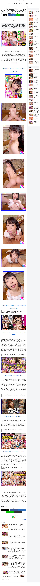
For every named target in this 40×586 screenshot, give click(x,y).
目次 (13, 20)
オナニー (3, 506)
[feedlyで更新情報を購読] (13, 517)
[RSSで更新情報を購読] (14, 517)
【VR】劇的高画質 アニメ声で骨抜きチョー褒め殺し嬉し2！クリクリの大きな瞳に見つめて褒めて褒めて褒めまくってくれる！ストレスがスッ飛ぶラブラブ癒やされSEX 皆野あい (13, 70)
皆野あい (6, 506)
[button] (22, 15)
